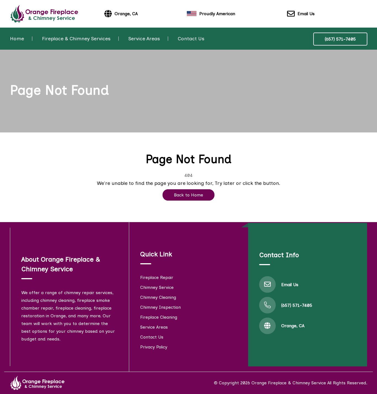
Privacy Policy (153, 347)
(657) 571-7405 (340, 39)
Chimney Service (157, 287)
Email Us (306, 13)
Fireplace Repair (156, 277)
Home (17, 39)
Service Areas (144, 39)
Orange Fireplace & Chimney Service (288, 382)
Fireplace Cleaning (158, 317)
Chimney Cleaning (158, 297)
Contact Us (191, 39)
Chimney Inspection (160, 307)
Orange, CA (292, 325)
